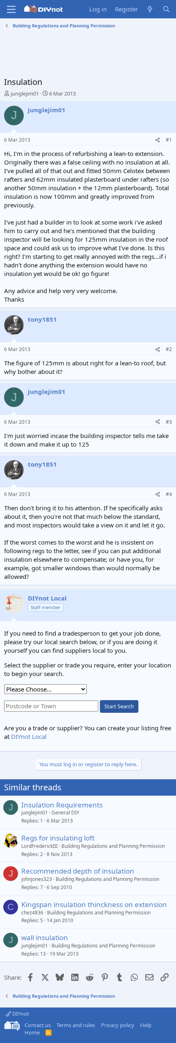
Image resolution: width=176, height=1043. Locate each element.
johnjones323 (36, 879)
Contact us (38, 1025)
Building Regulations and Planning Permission (113, 846)
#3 (169, 421)
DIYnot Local (29, 736)
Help (145, 1025)
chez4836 (32, 912)
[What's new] (150, 9)
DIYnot (20, 1013)
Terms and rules (75, 1025)
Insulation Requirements (62, 804)
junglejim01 (25, 93)
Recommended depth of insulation (77, 871)
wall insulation (44, 937)
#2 (169, 349)
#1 (169, 139)
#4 (169, 494)
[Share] (157, 140)
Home (32, 1032)
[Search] (166, 9)
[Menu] (11, 9)
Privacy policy (117, 1025)
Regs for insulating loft (58, 838)
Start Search (119, 706)
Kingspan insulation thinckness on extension (94, 904)
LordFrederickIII (39, 846)
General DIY (65, 812)
